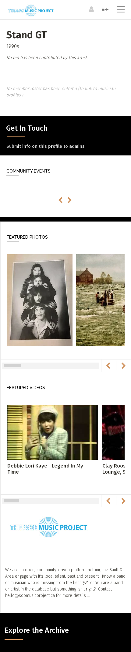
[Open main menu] (119, 10)
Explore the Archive (37, 630)
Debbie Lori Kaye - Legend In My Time (45, 469)
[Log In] (90, 9)
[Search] (104, 9)
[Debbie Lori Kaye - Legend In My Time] (52, 431)
